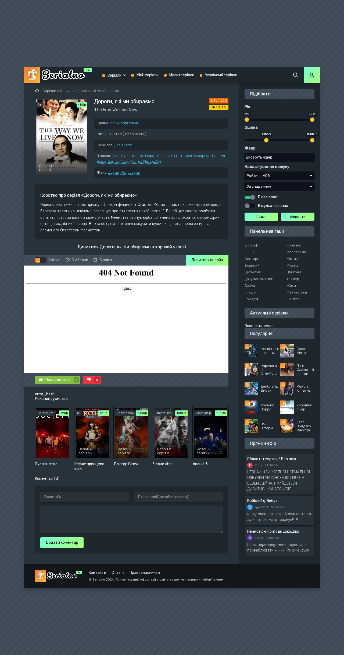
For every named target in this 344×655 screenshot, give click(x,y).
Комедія (251, 299)
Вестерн (252, 259)
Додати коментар (62, 542)
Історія (250, 292)
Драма (113, 172)
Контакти (97, 572)
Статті (118, 572)
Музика (292, 265)
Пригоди (293, 272)
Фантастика (296, 292)
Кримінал (294, 245)
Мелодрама (130, 172)
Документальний (259, 279)
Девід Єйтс (123, 145)
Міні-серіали (148, 75)
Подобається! (61, 379)
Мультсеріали (181, 75)
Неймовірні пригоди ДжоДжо (273, 531)
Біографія (252, 245)
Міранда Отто (168, 156)
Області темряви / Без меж (271, 459)
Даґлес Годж (118, 161)
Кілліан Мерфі (143, 156)
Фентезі (293, 299)
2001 (107, 134)
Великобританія (124, 123)
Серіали (114, 75)
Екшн (249, 252)
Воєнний (252, 265)
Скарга (105, 260)
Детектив (253, 272)
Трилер (292, 279)
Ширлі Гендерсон (195, 156)
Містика (293, 259)
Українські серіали (221, 75)
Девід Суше (121, 156)
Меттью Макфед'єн (145, 161)
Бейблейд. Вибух (262, 501)
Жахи (291, 286)
